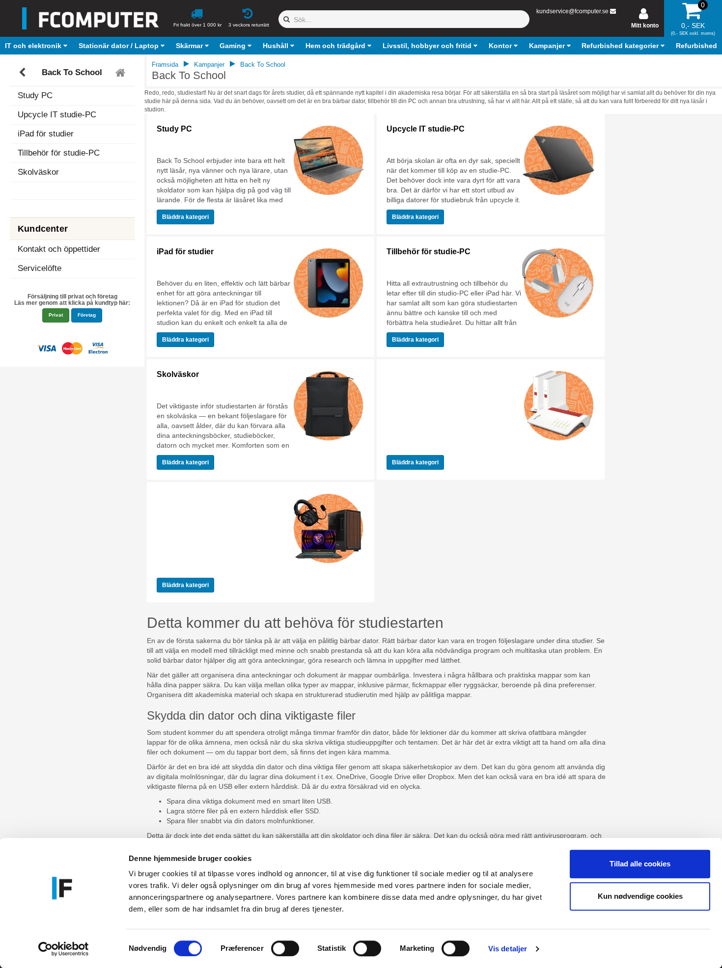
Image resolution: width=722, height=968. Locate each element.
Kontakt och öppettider (59, 249)
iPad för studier (46, 133)
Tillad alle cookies (640, 864)
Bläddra (185, 217)
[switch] (285, 948)
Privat (56, 315)
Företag (87, 315)
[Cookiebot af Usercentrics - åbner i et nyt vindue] (64, 948)
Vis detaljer (507, 948)
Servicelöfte (39, 268)
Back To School (72, 72)
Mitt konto (645, 25)
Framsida (165, 64)
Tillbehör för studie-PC (59, 153)
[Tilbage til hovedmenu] (122, 72)
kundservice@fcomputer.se (572, 11)
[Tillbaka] (23, 72)
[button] (37, 45)
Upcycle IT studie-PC (57, 114)
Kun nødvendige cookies (640, 896)
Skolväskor (38, 172)
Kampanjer (209, 64)
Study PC (35, 95)
